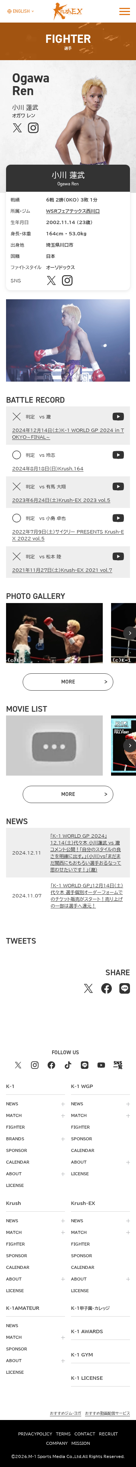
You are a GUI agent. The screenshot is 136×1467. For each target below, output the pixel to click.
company (57, 1443)
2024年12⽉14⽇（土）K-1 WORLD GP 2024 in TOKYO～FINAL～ (68, 433)
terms (63, 1434)
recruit (108, 1434)
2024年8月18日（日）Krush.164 (47, 468)
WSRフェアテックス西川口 (73, 211)
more (83, 683)
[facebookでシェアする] (106, 988)
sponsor (16, 1150)
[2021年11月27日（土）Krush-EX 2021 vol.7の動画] (118, 556)
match (14, 1115)
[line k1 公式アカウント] (84, 1065)
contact (84, 1434)
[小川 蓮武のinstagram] (33, 128)
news (12, 1104)
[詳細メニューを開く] (124, 11)
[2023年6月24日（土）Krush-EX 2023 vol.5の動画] (118, 486)
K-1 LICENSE (87, 1378)
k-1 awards (87, 1331)
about (14, 1174)
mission (80, 1443)
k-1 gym (82, 1354)
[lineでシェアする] (125, 988)
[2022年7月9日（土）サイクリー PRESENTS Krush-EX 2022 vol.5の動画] (118, 518)
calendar (17, 1162)
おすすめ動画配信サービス (107, 1413)
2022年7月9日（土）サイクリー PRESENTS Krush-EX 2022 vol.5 (68, 535)
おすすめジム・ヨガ (65, 1413)
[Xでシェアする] (88, 988)
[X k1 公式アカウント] (18, 1065)
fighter (15, 1127)
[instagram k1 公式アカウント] (35, 1065)
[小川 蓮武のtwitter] (17, 128)
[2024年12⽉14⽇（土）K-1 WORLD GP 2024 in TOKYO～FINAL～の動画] (118, 416)
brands (15, 1139)
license (15, 1185)
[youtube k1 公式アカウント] (101, 1065)
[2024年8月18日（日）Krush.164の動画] (118, 455)
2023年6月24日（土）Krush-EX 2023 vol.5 (61, 500)
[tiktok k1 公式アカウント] (68, 1065)
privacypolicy (35, 1434)
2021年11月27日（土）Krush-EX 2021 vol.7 (62, 570)
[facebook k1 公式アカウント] (51, 1065)
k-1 (90, 1308)
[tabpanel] (54, 633)
